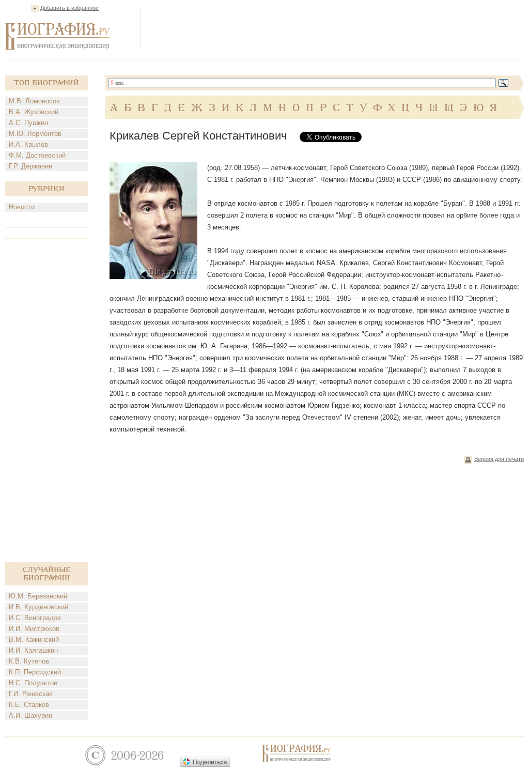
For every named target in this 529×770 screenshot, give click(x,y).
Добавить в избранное (69, 8)
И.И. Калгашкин (33, 650)
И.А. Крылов (28, 144)
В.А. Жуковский (33, 112)
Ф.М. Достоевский (37, 155)
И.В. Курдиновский (38, 607)
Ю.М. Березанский (38, 596)
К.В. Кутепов (29, 661)
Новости (22, 207)
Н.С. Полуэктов (33, 683)
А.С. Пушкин (28, 123)
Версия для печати (499, 459)
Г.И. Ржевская (31, 694)
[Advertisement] (336, 28)
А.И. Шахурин (30, 715)
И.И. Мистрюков (34, 629)
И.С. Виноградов (35, 618)
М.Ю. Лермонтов (35, 133)
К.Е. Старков (29, 705)
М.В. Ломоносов (34, 101)
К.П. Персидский (35, 672)
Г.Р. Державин (30, 166)
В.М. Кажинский (34, 639)
